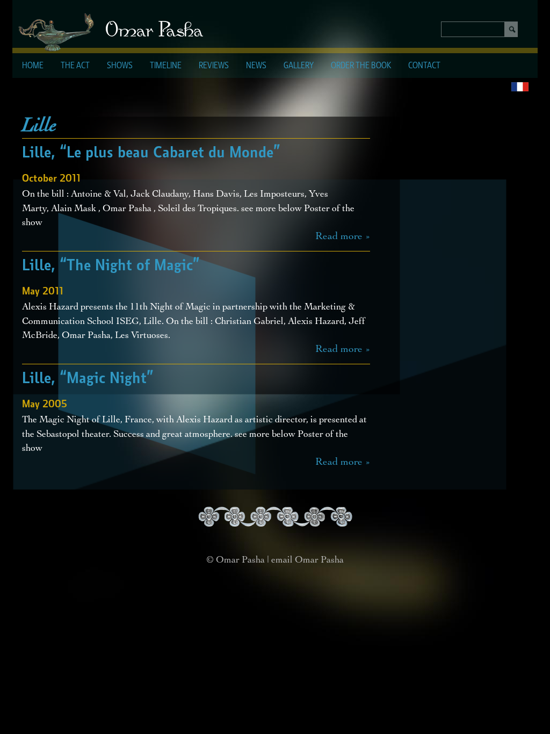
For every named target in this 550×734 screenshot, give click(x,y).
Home (33, 66)
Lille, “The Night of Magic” (111, 266)
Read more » (342, 237)
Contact (424, 66)
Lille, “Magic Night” (88, 378)
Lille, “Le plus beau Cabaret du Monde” (151, 153)
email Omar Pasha (307, 560)
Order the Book (361, 66)
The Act (75, 66)
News (256, 66)
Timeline (166, 66)
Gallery (299, 66)
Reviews (214, 66)
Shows (120, 66)
